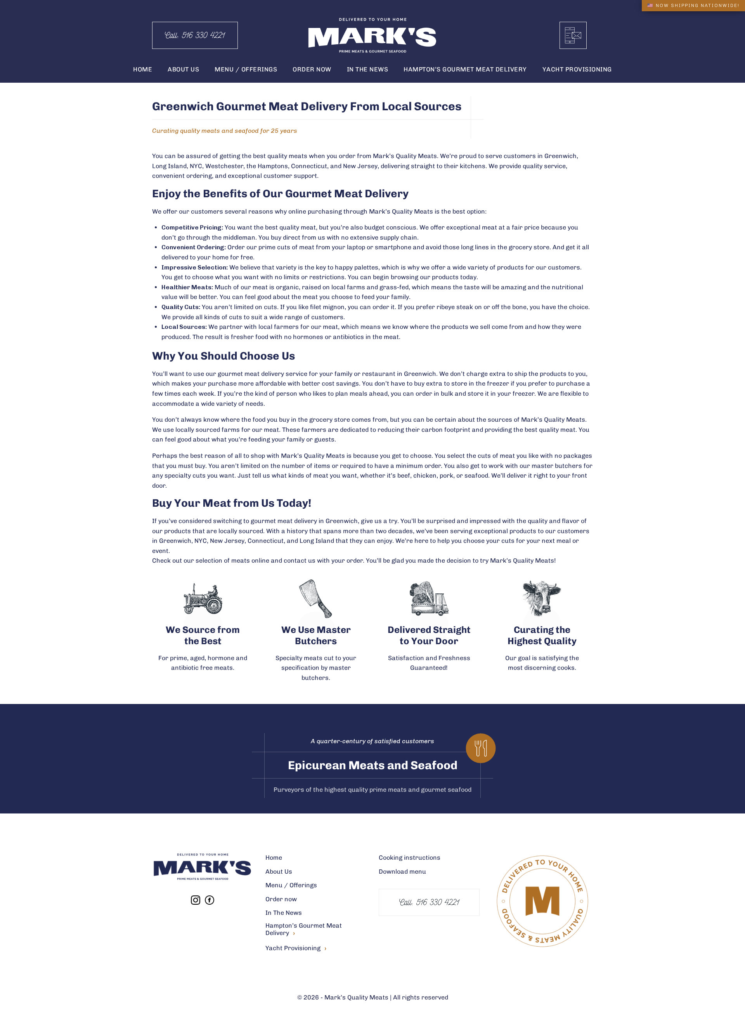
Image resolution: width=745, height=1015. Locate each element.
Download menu (402, 871)
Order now (281, 899)
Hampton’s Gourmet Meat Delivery (303, 929)
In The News (283, 912)
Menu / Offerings (291, 885)
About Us (278, 871)
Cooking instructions (409, 857)
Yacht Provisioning (295, 948)
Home (273, 857)
